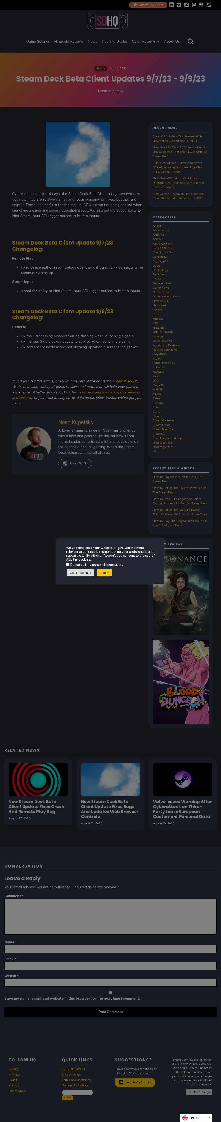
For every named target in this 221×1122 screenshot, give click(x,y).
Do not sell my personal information (96, 565)
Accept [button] (104, 572)
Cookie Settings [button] (80, 572)
